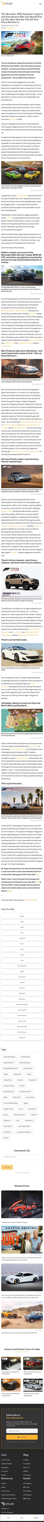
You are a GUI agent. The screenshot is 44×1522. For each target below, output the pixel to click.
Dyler (9, 891)
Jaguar (22, 971)
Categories (4, 1467)
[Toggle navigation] (40, 3)
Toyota (22, 955)
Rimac (22, 949)
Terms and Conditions (8, 1495)
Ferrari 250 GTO (22, 1010)
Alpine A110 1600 (35, 340)
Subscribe (23, 1437)
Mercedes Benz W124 (11, 1068)
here (37, 874)
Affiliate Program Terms (8, 1498)
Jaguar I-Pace (22, 1021)
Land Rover (22, 938)
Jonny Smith (30, 1097)
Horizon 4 (12, 119)
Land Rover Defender (22, 1004)
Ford (22, 933)
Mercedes (32, 313)
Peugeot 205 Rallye (25, 343)
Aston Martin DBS (22, 1026)
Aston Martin (22, 977)
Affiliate (25, 1471)
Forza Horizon (25, 1057)
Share (36, 1518)
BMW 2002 (22, 993)
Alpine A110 (17, 1074)
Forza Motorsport (9, 1057)
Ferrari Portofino (22, 1015)
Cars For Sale (5, 1460)
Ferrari (22, 944)
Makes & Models (6, 1464)
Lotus (22, 960)
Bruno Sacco (28, 1068)
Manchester (33, 746)
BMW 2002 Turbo (19, 428)
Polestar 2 (14, 552)
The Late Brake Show (11, 1103)
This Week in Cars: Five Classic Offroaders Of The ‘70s (19, 1333)
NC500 (6, 1138)
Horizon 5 (9, 218)
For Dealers (26, 1464)
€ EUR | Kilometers (7, 1512)
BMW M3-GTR (9, 343)
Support (4, 1483)
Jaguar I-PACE (6, 511)
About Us (26, 1467)
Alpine (22, 922)
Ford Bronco (16, 632)
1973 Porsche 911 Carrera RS (31, 422)
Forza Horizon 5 (22, 195)
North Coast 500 (21, 758)
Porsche (22, 982)
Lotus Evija (37, 526)
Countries (4, 1471)
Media (3, 1487)
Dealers (3, 1475)
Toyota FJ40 (5, 346)
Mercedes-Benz (22, 966)
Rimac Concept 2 (20, 526)
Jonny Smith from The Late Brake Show (25, 451)
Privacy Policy (5, 1491)
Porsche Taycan (7, 526)
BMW (22, 927)
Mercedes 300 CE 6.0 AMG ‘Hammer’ (14, 311)
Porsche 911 (22, 1037)
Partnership (27, 1475)
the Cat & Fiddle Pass (17, 749)
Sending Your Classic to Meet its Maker (14, 1222)
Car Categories (30, 900)
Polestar (22, 916)
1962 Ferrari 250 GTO (10, 425)
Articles (25, 1460)
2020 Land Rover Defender (28, 635)
